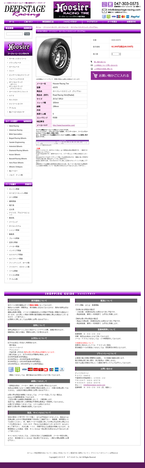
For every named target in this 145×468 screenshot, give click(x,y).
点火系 (11, 209)
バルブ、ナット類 (16, 175)
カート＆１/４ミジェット (18, 92)
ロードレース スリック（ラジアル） (84, 27)
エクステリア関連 (16, 255)
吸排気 (11, 218)
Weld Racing (14, 126)
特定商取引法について (42, 453)
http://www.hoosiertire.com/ (64, 125)
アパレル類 (13, 279)
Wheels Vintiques (16, 167)
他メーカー (13, 171)
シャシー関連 (14, 230)
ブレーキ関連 (14, 238)
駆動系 (11, 234)
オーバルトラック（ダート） (16, 83)
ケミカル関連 (14, 275)
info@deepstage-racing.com (94, 385)
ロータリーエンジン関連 (18, 193)
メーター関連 (14, 246)
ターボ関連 (13, 197)
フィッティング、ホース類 (19, 263)
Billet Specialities (15, 134)
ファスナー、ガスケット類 (19, 267)
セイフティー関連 (16, 259)
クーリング (13, 222)
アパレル (12, 108)
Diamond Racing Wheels (18, 150)
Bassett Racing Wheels (18, 159)
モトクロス (13, 100)
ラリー (12, 71)
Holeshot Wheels (15, 146)
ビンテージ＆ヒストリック (19, 75)
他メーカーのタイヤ (16, 112)
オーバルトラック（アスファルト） (16, 87)
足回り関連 (13, 242)
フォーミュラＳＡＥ (16, 79)
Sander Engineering (17, 142)
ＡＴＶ (11, 96)
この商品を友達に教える (103, 69)
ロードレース (14, 67)
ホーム (38, 27)
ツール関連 (13, 271)
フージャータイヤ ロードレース (56, 27)
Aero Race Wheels (16, 163)
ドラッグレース (15, 63)
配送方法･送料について (79, 453)
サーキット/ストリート (17, 59)
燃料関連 (12, 201)
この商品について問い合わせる (106, 65)
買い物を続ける (100, 62)
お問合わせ (114, 453)
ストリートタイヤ (16, 104)
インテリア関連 (15, 251)
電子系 (11, 205)
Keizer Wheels (14, 155)
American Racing (15, 130)
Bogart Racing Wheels (17, 138)
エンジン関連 (14, 189)
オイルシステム (15, 226)
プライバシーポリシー (99, 453)
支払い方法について (61, 453)
